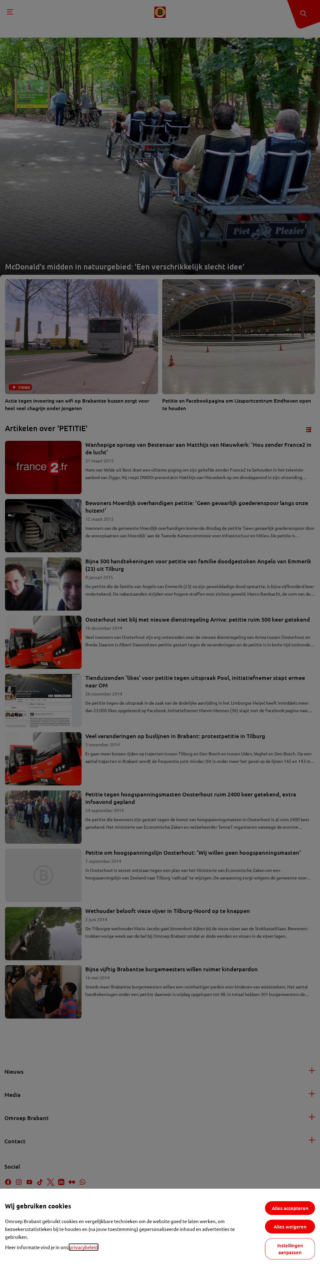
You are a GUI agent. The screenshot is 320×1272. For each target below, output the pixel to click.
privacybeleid (83, 1247)
